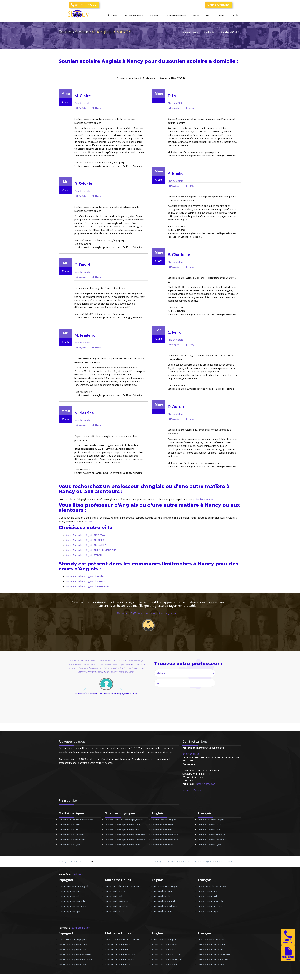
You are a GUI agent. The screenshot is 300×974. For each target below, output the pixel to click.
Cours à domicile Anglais (164, 939)
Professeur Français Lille (211, 949)
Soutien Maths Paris (69, 824)
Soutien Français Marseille (211, 834)
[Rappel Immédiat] (288, 943)
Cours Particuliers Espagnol (73, 886)
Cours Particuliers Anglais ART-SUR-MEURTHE (91, 550)
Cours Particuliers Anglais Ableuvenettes (88, 586)
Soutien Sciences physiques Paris (122, 824)
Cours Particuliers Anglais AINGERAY (85, 535)
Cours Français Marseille (211, 901)
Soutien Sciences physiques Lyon (122, 844)
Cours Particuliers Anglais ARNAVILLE (86, 545)
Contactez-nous (204, 499)
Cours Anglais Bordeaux (164, 906)
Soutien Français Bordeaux (212, 839)
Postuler (88, 521)
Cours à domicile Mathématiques (122, 939)
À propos (112, 15)
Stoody (158, 861)
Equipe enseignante (204, 861)
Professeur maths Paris (118, 944)
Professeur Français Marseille (214, 954)
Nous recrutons (218, 5)
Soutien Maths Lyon (69, 844)
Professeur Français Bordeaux (214, 959)
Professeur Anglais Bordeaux (167, 959)
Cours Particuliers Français (212, 886)
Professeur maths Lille (117, 949)
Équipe (176, 15)
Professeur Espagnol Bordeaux (75, 959)
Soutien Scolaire (75, 31)
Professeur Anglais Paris (164, 944)
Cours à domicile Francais (211, 939)
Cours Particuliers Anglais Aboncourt (85, 581)
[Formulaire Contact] (288, 960)
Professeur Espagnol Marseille (75, 954)
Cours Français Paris (209, 891)
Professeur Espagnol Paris (73, 944)
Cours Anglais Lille (160, 896)
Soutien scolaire (172, 861)
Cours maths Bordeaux (117, 906)
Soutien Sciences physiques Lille (122, 829)
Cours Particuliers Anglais (164, 886)
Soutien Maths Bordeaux (72, 839)
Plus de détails (82, 103)
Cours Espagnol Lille (69, 896)
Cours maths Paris (115, 891)
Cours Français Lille (208, 896)
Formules (154, 15)
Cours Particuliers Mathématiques (123, 886)
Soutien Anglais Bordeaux (165, 839)
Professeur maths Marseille (120, 954)
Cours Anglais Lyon (161, 911)
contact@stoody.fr (205, 783)
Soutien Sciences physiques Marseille (125, 834)
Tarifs (196, 15)
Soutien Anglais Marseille (164, 834)
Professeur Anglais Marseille (166, 954)
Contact (221, 15)
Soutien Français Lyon (209, 844)
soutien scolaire (186, 61)
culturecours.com (81, 927)
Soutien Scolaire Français (211, 819)
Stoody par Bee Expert (71, 861)
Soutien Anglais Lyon (162, 844)
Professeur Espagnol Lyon (73, 964)
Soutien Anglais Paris (162, 824)
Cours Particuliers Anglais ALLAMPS (85, 540)
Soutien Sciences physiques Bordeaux (125, 839)
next (121, 690)
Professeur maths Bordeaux (120, 959)
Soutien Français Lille (209, 829)
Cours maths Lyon (114, 911)
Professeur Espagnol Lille (72, 949)
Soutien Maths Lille (69, 829)
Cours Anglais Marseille (163, 901)
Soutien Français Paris (209, 824)
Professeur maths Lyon (117, 964)
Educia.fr (78, 874)
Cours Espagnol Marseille (72, 901)
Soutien (133, 15)
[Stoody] (79, 14)
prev (85, 690)
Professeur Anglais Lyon (164, 964)
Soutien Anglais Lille (161, 829)
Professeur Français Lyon (211, 964)
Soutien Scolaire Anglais (163, 819)
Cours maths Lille (114, 896)
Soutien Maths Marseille (71, 834)
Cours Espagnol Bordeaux (72, 906)
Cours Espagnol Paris (70, 891)
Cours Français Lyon (208, 911)
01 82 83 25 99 (85, 5)
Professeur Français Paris (211, 944)
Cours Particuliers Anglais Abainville (85, 576)
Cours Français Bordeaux (211, 906)
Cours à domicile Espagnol (73, 939)
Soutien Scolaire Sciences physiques (124, 819)
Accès (235, 15)
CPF (207, 15)
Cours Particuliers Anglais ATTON (84, 555)
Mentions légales (191, 790)
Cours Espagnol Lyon (70, 911)
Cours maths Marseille (117, 901)
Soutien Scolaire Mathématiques (76, 819)
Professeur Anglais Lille (163, 949)
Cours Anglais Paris (161, 891)
